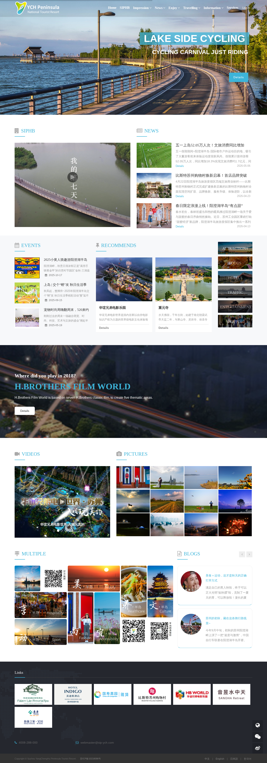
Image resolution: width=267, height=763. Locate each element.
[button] (22, 502)
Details (238, 77)
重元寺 (164, 307)
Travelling (190, 8)
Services (232, 7)
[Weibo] (257, 748)
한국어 (247, 758)
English (220, 758)
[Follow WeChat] (257, 737)
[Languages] (257, 725)
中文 (207, 758)
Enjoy (173, 8)
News (158, 8)
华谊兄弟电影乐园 (112, 307)
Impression (141, 8)
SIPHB (125, 7)
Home (112, 7)
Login (246, 8)
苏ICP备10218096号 (90, 758)
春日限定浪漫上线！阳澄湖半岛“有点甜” (209, 206)
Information (212, 8)
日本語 (234, 758)
